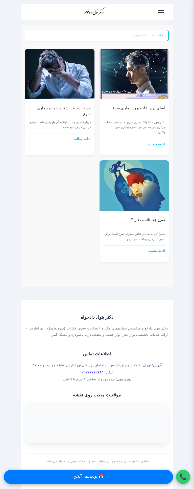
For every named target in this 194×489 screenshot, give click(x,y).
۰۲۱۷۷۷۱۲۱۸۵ (92, 372)
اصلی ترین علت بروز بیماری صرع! (138, 108)
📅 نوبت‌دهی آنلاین (88, 476)
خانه (160, 35)
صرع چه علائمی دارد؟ (148, 219)
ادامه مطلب (156, 144)
